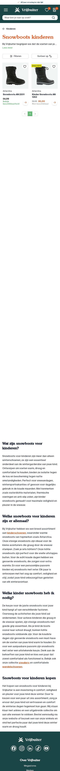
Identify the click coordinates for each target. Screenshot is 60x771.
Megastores (30, 765)
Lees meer (7, 47)
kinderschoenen (16, 532)
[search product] (53, 17)
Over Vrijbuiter (30, 760)
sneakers (24, 662)
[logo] (26, 10)
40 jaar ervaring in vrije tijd (32, 2)
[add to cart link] (25, 102)
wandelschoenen (12, 666)
